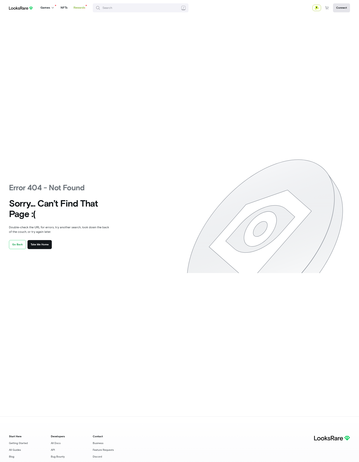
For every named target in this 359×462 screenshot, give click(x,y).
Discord (97, 456)
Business (98, 443)
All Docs (56, 443)
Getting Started (18, 443)
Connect (341, 7)
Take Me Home (40, 244)
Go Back (17, 244)
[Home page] (21, 7)
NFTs (64, 7)
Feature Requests (103, 450)
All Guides (15, 450)
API (53, 450)
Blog (11, 456)
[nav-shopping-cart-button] (327, 7)
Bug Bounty (58, 456)
